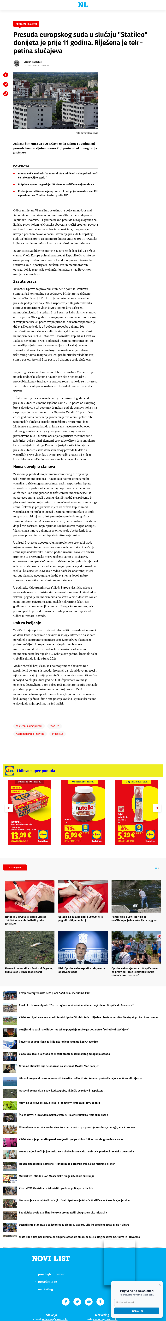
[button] (157, 808)
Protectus (57, 733)
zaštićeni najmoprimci (29, 726)
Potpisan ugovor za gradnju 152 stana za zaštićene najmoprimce (56, 184)
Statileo (54, 726)
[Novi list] (83, 4)
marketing (45, 1289)
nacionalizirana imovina (30, 733)
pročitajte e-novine (51, 1274)
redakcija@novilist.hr (55, 1319)
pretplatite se (47, 1281)
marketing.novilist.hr (105, 1319)
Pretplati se (136, 1310)
